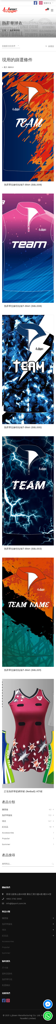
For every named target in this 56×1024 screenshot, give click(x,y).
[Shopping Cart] (46, 10)
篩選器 (51, 46)
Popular (6, 838)
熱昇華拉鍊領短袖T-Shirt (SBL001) (22, 670)
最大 (9, 67)
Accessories (8, 833)
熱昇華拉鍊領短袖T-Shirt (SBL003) (23, 548)
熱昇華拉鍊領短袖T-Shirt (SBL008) (23, 306)
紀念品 (5, 827)
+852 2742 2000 (14, 899)
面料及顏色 (7, 973)
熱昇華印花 (7, 979)
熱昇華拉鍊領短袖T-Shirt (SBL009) (23, 184)
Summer (6, 844)
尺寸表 (5, 968)
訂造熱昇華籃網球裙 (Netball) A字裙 (23, 791)
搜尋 (53, 864)
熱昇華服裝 (7, 815)
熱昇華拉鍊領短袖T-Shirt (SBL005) (23, 427)
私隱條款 (6, 985)
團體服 (5, 809)
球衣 (4, 821)
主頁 (4, 30)
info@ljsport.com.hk (16, 903)
